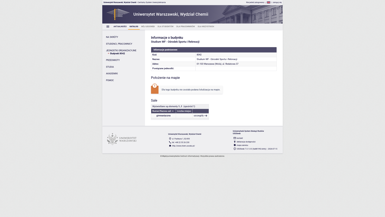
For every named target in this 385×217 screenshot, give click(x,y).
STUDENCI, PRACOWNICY (119, 43)
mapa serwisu (242, 145)
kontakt (240, 138)
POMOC (110, 80)
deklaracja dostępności (246, 142)
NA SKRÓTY (112, 37)
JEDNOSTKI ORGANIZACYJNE (121, 50)
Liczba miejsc (184, 111)
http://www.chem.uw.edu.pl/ (183, 146)
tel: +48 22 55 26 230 (180, 142)
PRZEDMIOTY (113, 60)
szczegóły (199, 115)
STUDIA (110, 67)
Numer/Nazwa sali (161, 111)
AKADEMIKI (112, 73)
